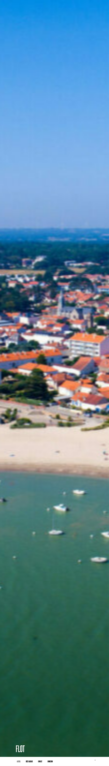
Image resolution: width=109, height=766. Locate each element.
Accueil (19, 761)
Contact (40, 761)
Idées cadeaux (29, 761)
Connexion (50, 761)
